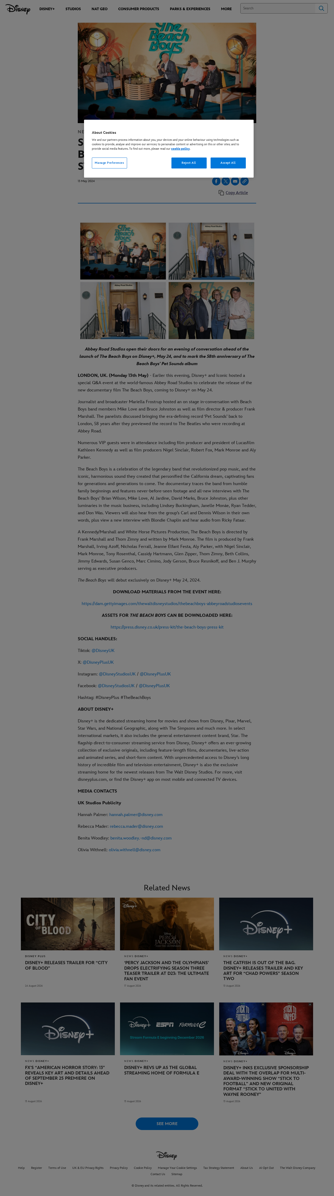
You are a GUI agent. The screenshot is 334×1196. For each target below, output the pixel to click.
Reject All (189, 163)
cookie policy (180, 148)
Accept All (228, 163)
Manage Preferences (109, 163)
